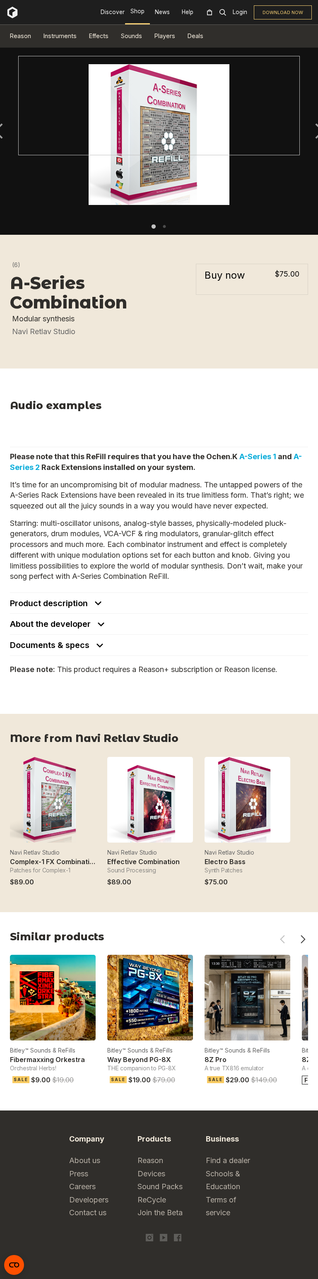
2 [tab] (164, 226)
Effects (98, 35)
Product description (50, 603)
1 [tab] (153, 226)
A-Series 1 (257, 456)
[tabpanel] (159, 105)
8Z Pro (215, 1059)
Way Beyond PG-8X (139, 1059)
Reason (20, 35)
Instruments (60, 35)
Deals (195, 35)
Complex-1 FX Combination (54, 861)
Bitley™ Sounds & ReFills (42, 1050)
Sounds (131, 35)
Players (164, 35)
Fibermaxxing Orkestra (47, 1059)
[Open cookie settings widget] (14, 1265)
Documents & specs (51, 645)
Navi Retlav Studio (43, 331)
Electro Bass (225, 861)
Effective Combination (143, 861)
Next (303, 939)
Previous (282, 939)
